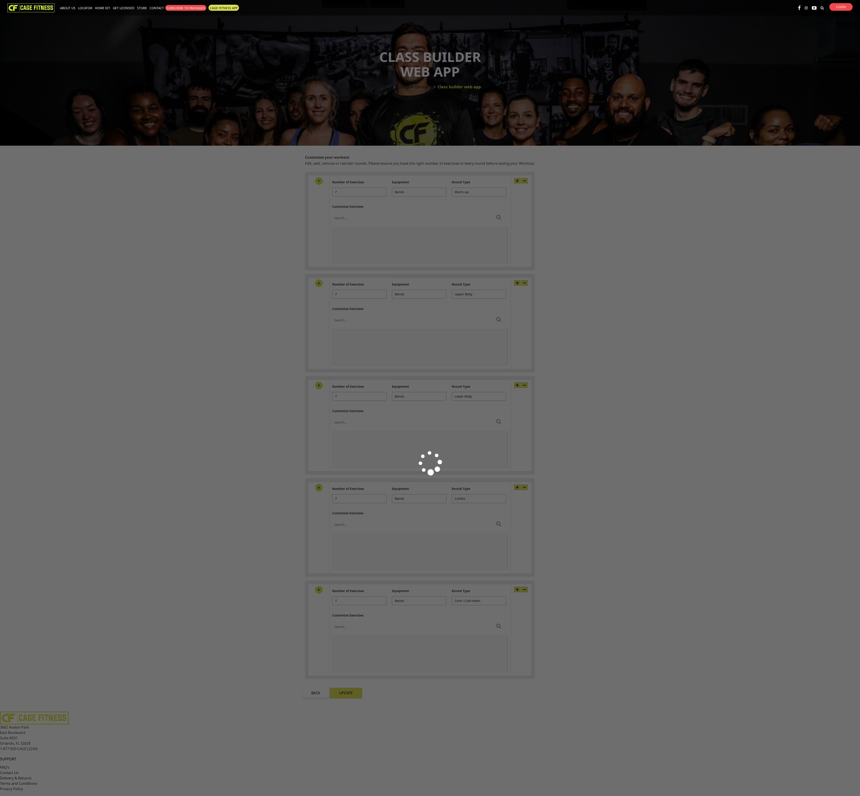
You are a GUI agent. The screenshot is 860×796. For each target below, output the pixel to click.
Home (385, 86)
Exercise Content (414, 86)
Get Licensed (123, 8)
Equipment (400, 182)
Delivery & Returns (16, 778)
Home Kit (102, 8)
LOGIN (841, 7)
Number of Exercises (348, 182)
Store (142, 8)
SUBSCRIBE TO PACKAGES (186, 8)
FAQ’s (4, 767)
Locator (85, 8)
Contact (157, 8)
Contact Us (9, 772)
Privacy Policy (11, 788)
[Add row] (517, 181)
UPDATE (346, 692)
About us (67, 8)
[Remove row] (524, 181)
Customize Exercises (347, 206)
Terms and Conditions (18, 783)
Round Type (461, 182)
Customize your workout (327, 157)
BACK (315, 692)
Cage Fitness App (224, 8)
